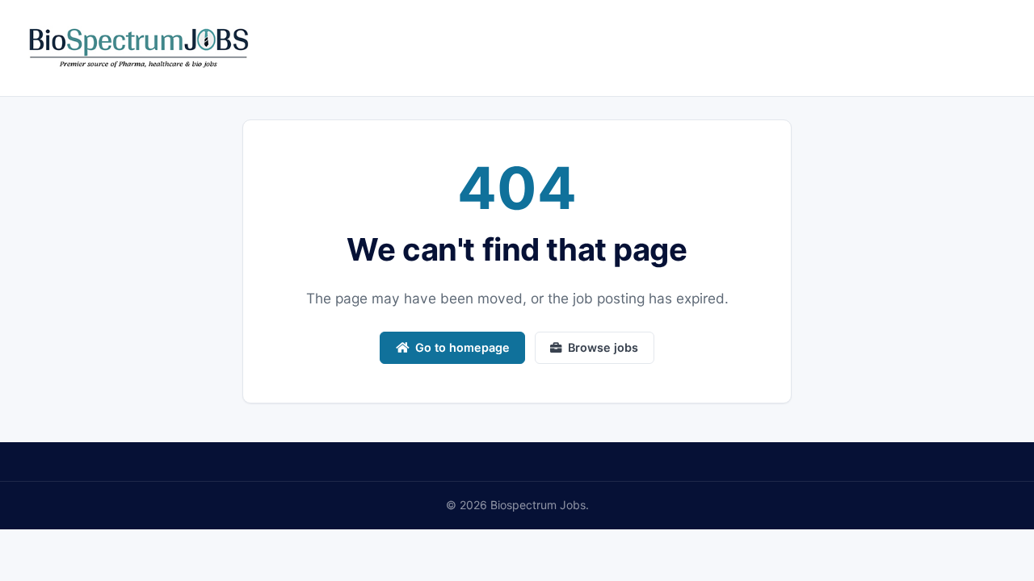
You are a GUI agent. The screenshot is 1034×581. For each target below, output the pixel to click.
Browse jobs (603, 347)
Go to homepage (462, 347)
